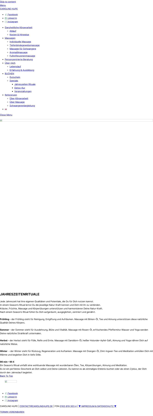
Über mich (10, 63)
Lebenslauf (15, 66)
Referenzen (11, 95)
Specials (14, 80)
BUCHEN (9, 73)
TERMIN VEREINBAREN (12, 412)
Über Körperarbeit (19, 98)
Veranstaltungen (23, 91)
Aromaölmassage (18, 52)
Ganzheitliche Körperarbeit (18, 27)
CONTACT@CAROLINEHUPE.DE (36, 406)
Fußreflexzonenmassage (22, 55)
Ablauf (13, 31)
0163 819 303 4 (68, 406)
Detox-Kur (19, 88)
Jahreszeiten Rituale (25, 84)
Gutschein (15, 77)
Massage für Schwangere (23, 48)
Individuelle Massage (20, 41)
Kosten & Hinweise (19, 34)
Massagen (10, 38)
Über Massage (17, 102)
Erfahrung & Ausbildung (22, 70)
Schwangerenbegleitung (22, 105)
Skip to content (8, 1)
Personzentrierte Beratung (19, 59)
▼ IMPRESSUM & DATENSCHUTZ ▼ (97, 406)
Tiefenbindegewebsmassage (25, 45)
